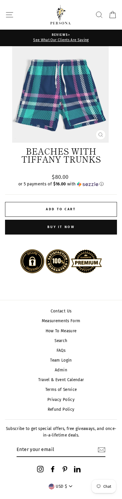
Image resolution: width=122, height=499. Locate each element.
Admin (61, 370)
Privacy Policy (61, 399)
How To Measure (61, 330)
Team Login (61, 360)
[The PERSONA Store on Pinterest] (65, 469)
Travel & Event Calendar (61, 379)
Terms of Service (61, 389)
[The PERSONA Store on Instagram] (40, 469)
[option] (61, 38)
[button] (61, 184)
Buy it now (61, 227)
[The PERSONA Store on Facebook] (52, 469)
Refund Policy (61, 409)
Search (60, 340)
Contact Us (61, 311)
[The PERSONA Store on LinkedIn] (77, 469)
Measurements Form (61, 320)
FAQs (61, 350)
